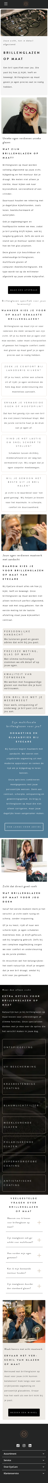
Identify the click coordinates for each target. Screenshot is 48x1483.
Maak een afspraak (24, 290)
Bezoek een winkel (24, 1412)
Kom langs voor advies (24, 827)
